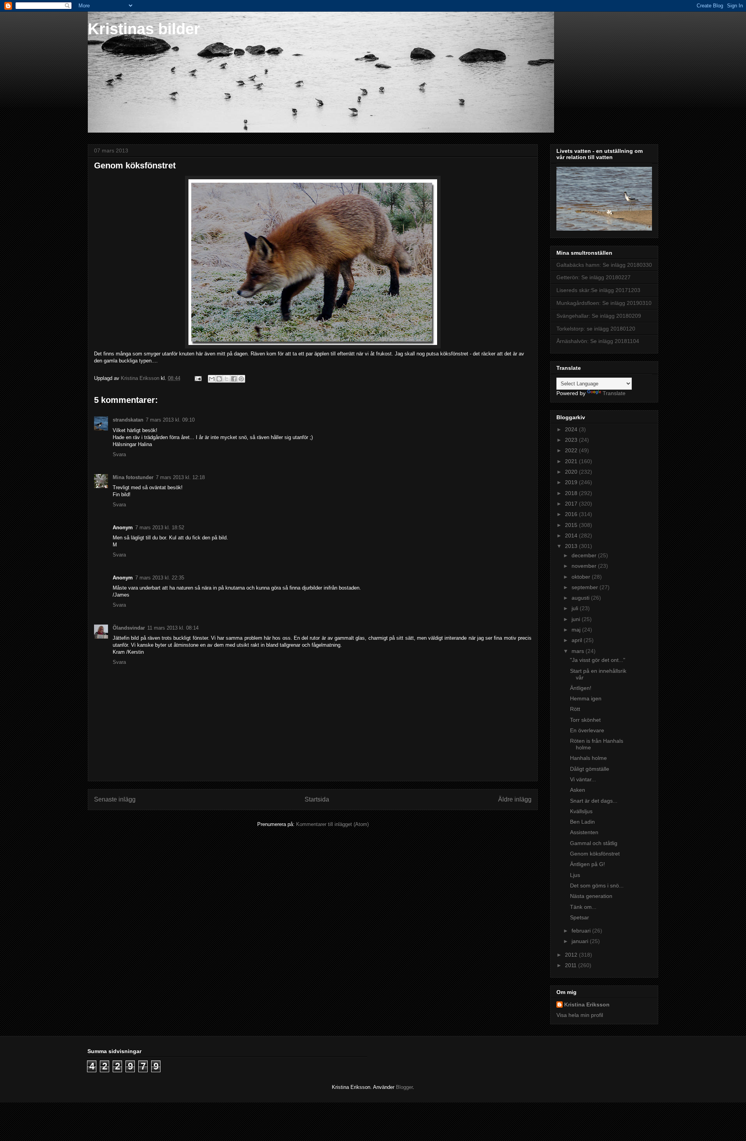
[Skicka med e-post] (212, 379)
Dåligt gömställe (589, 769)
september (586, 587)
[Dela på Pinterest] (241, 379)
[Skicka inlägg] (197, 378)
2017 (572, 503)
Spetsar (579, 917)
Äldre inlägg (515, 799)
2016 (572, 514)
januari (581, 941)
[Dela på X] (226, 379)
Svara (119, 454)
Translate (614, 393)
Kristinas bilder (144, 28)
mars (579, 651)
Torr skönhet (585, 720)
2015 (572, 525)
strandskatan (128, 420)
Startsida (317, 799)
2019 (572, 482)
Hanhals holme (588, 758)
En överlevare (587, 730)
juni (577, 619)
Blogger (404, 1087)
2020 (572, 472)
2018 (572, 493)
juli (576, 608)
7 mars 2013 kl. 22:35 (159, 578)
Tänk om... (583, 907)
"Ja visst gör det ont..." (597, 660)
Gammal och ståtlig (593, 843)
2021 (572, 461)
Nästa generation (591, 896)
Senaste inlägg (115, 799)
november (585, 566)
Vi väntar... (583, 779)
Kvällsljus (581, 811)
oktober (582, 577)
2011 (571, 965)
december (585, 555)
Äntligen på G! (587, 864)
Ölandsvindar (129, 628)
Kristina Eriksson (587, 1004)
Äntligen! (580, 688)
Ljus (575, 875)
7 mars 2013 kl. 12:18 (180, 477)
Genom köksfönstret (595, 853)
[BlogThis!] (219, 379)
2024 (572, 429)
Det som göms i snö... (597, 885)
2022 (572, 450)
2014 (572, 535)
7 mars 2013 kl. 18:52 (159, 527)
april (578, 640)
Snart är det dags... (593, 801)
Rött (575, 709)
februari (582, 931)
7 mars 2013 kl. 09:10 (170, 420)
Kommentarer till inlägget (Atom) (332, 824)
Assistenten (584, 832)
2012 (572, 955)
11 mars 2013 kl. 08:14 (173, 628)
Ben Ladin (582, 822)
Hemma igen (585, 698)
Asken (577, 790)
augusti (581, 598)
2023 (572, 440)
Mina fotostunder (133, 477)
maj (577, 629)
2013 (572, 546)
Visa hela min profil (579, 1015)
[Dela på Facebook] (234, 379)
